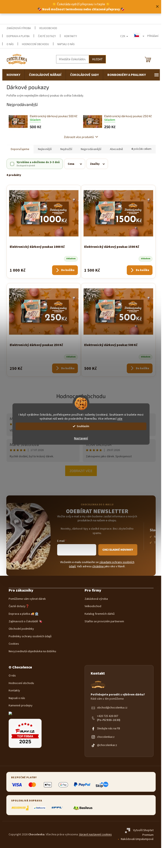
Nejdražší (66, 149)
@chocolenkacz (107, 745)
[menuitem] (13, 75)
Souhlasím (83, 426)
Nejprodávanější (91, 149)
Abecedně (116, 149)
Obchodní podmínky (21, 629)
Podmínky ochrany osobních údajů (30, 637)
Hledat (97, 59)
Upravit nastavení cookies (95, 834)
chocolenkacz (106, 737)
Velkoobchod (93, 606)
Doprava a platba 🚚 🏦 (23, 614)
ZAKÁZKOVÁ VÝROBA (19, 28)
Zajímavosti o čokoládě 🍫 (25, 622)
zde (120, 419)
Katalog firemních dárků (100, 614)
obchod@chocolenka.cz (112, 708)
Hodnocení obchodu (35, 44)
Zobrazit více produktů (79, 137)
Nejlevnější (45, 149)
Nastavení (81, 438)
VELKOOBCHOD (48, 28)
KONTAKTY (70, 36)
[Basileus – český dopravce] (83, 808)
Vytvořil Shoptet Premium (143, 832)
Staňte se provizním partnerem (104, 622)
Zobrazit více (81, 471)
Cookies (14, 644)
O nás (12, 676)
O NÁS (10, 44)
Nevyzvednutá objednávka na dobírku (32, 651)
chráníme (98, 566)
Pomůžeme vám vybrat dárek (27, 599)
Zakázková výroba (96, 599)
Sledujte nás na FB (108, 729)
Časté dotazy (47, 36)
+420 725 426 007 (107, 716)
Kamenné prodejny (20, 706)
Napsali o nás (65, 44)
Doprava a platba (18, 36)
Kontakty (14, 691)
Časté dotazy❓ (19, 606)
